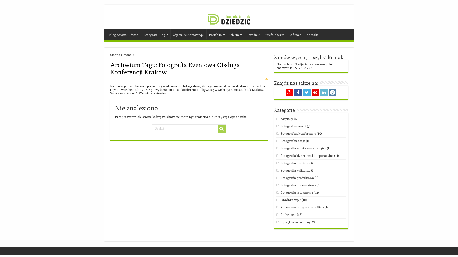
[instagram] (332, 92)
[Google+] (289, 92)
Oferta (234, 35)
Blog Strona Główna (123, 35)
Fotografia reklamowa (297, 192)
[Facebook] (298, 92)
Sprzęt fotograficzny (296, 222)
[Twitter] (307, 92)
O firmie (295, 35)
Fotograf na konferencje (298, 133)
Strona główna (120, 55)
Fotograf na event (293, 126)
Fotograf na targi (293, 141)
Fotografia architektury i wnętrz (303, 148)
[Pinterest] (315, 92)
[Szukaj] (222, 129)
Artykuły (287, 119)
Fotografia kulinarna (295, 170)
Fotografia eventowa (295, 163)
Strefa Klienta (274, 35)
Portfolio (215, 35)
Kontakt (312, 35)
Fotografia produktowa (297, 178)
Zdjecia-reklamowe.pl (188, 35)
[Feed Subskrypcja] (266, 79)
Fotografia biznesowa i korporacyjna (307, 156)
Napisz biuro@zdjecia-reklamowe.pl (302, 64)
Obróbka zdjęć (291, 200)
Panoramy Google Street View (302, 207)
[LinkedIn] (324, 92)
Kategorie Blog (154, 35)
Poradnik (253, 35)
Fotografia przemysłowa (298, 185)
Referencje (288, 215)
